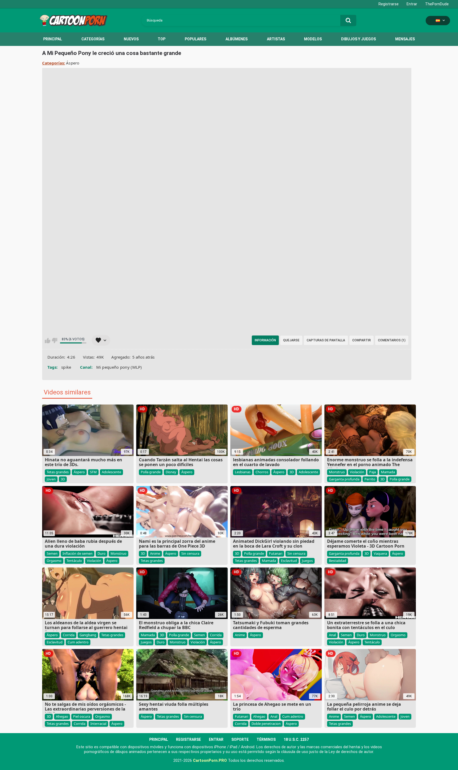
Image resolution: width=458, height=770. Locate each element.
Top (161, 39)
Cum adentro (78, 642)
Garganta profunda (344, 479)
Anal (332, 635)
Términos (266, 739)
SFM (93, 472)
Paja (372, 472)
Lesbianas (242, 472)
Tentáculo (74, 560)
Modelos (313, 39)
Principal (52, 39)
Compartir (361, 340)
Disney (171, 472)
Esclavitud (289, 560)
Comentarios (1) (392, 340)
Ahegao (62, 716)
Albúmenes (237, 39)
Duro (101, 553)
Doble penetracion (266, 723)
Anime (155, 553)
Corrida (68, 635)
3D (63, 479)
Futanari (275, 553)
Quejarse (291, 340)
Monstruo (337, 472)
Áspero (73, 63)
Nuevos (131, 39)
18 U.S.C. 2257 (296, 739)
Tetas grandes (58, 472)
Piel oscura (81, 716)
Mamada (388, 472)
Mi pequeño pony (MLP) (119, 367)
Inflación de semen (78, 553)
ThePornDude (437, 4)
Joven (51, 479)
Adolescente (111, 472)
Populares (195, 39)
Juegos (307, 560)
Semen (52, 553)
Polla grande (151, 472)
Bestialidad (337, 560)
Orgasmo (54, 560)
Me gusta (47, 340)
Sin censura (190, 553)
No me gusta (54, 340)
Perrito (369, 479)
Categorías (92, 39)
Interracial (98, 723)
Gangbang (88, 635)
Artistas (276, 39)
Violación (357, 472)
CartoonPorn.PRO (210, 760)
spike (66, 367)
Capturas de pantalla (326, 340)
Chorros (262, 472)
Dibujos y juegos (358, 39)
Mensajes (405, 39)
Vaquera (380, 553)
